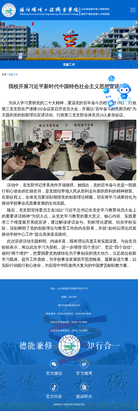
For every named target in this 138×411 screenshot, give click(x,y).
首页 (4, 74)
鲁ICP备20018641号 (69, 305)
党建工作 (13, 74)
